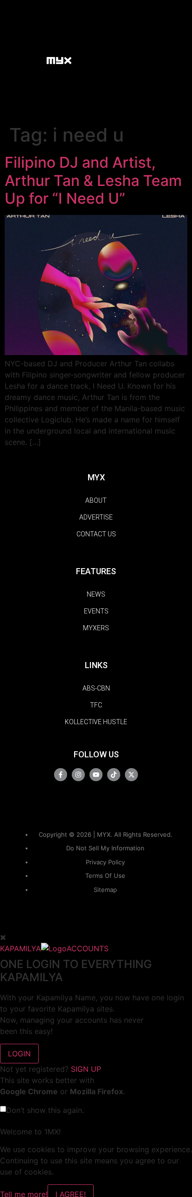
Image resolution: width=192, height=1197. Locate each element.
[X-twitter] (131, 774)
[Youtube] (96, 774)
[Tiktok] (113, 774)
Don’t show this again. (45, 1110)
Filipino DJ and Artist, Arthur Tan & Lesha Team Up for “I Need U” (93, 180)
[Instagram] (78, 774)
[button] (34, 60)
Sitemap (105, 889)
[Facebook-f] (60, 774)
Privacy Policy (105, 862)
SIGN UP (86, 1069)
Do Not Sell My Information (105, 848)
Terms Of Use (105, 875)
